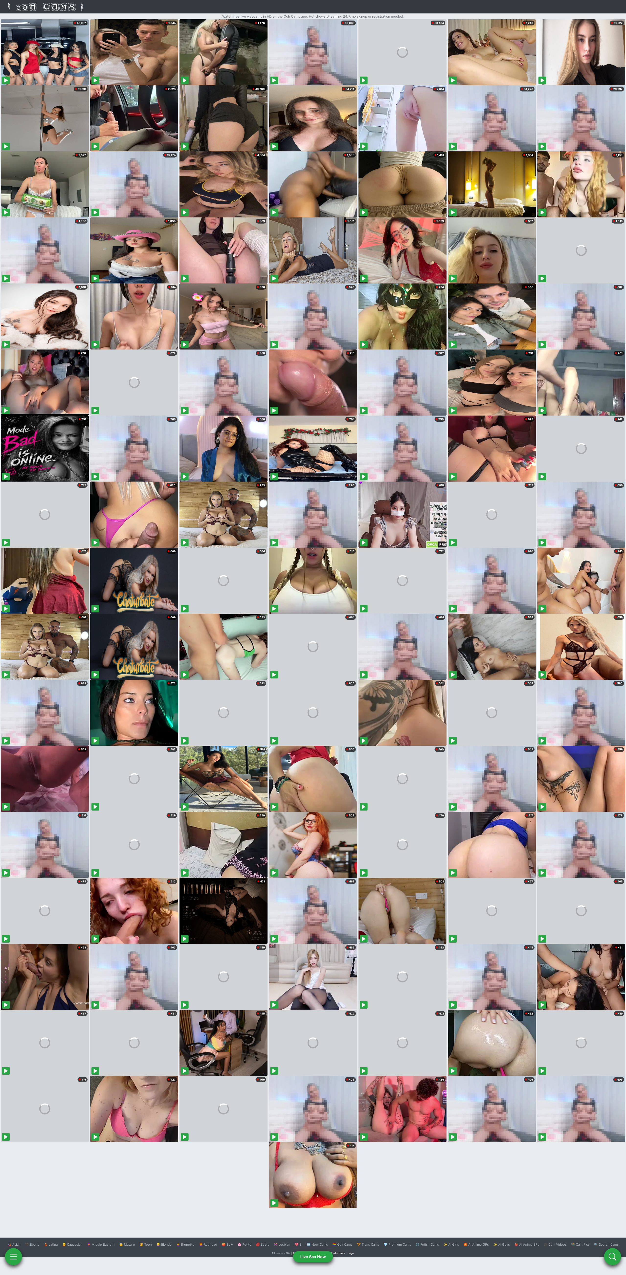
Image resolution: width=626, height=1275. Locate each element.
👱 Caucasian (72, 1244)
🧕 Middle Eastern (101, 1244)
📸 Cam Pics (580, 1244)
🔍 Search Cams (606, 1244)
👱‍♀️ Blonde (164, 1244)
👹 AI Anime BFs (526, 1244)
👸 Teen (145, 1244)
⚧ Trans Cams (368, 1244)
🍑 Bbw (227, 1244)
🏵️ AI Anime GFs (476, 1244)
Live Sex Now (313, 1256)
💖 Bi (298, 1244)
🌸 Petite (244, 1244)
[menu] (13, 1256)
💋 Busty (262, 1244)
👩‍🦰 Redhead (208, 1244)
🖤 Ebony (32, 1244)
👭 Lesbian (282, 1244)
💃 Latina (51, 1244)
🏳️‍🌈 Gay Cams (342, 1244)
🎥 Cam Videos (555, 1244)
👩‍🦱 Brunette (185, 1244)
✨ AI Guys (501, 1244)
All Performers (336, 1253)
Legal (350, 1253)
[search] (612, 1256)
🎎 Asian (14, 1244)
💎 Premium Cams (397, 1244)
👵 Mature (127, 1244)
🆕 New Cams (317, 1244)
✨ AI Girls (451, 1244)
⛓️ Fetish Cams (427, 1244)
